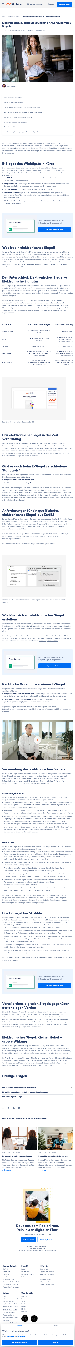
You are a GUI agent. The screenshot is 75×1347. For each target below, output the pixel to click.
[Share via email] (19, 1108)
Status (42, 1277)
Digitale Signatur (9, 1312)
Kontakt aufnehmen (36, 4)
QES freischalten (45, 1279)
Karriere (24, 1304)
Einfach (5, 1269)
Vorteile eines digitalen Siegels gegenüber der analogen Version (22, 132)
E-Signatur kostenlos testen (54, 229)
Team (23, 1301)
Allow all (55, 1342)
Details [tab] (56, 1325)
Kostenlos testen (64, 4)
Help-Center (13, 960)
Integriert (6, 1274)
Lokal (5, 1277)
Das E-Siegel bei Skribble (11, 127)
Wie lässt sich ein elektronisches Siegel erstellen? (18, 117)
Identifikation (25, 1272)
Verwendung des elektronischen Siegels (15, 122)
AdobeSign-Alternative (11, 1287)
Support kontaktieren (47, 1272)
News (23, 1299)
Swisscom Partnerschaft (11, 1282)
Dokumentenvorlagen (47, 1274)
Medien (23, 1309)
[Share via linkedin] (8, 1108)
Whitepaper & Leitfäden (11, 1299)
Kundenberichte (8, 1279)
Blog (3, 16)
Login (52, 4)
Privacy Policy (21, 1336)
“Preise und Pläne (60, 922)
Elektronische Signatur (14, 16)
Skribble (16, 4)
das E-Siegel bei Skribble (48, 641)
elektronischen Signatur (34, 291)
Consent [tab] (19, 1325)
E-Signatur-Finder (46, 1282)
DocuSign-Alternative (10, 1284)
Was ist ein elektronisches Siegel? (13, 102)
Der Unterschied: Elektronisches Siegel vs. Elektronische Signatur (22, 107)
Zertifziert (6, 1272)
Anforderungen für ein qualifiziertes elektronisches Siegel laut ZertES (24, 112)
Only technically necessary (19, 1342)
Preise (23, 1269)
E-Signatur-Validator (47, 1284)
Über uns (24, 1296)
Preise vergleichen (46, 1240)
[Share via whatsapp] (13, 1108)
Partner (24, 1306)
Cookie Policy (10, 1336)
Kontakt (24, 1311)
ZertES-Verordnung (54, 443)
